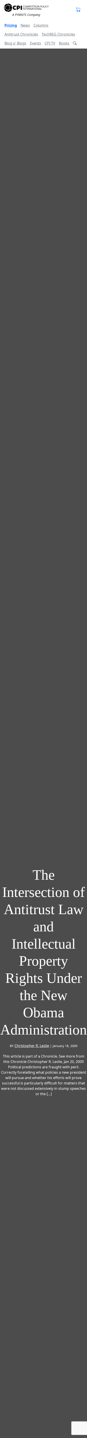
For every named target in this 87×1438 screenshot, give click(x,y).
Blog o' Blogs (15, 43)
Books (64, 43)
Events (35, 43)
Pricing (10, 25)
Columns (40, 25)
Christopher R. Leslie (31, 1045)
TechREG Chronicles (58, 34)
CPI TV (50, 43)
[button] (78, 9)
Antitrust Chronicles (21, 34)
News (25, 25)
